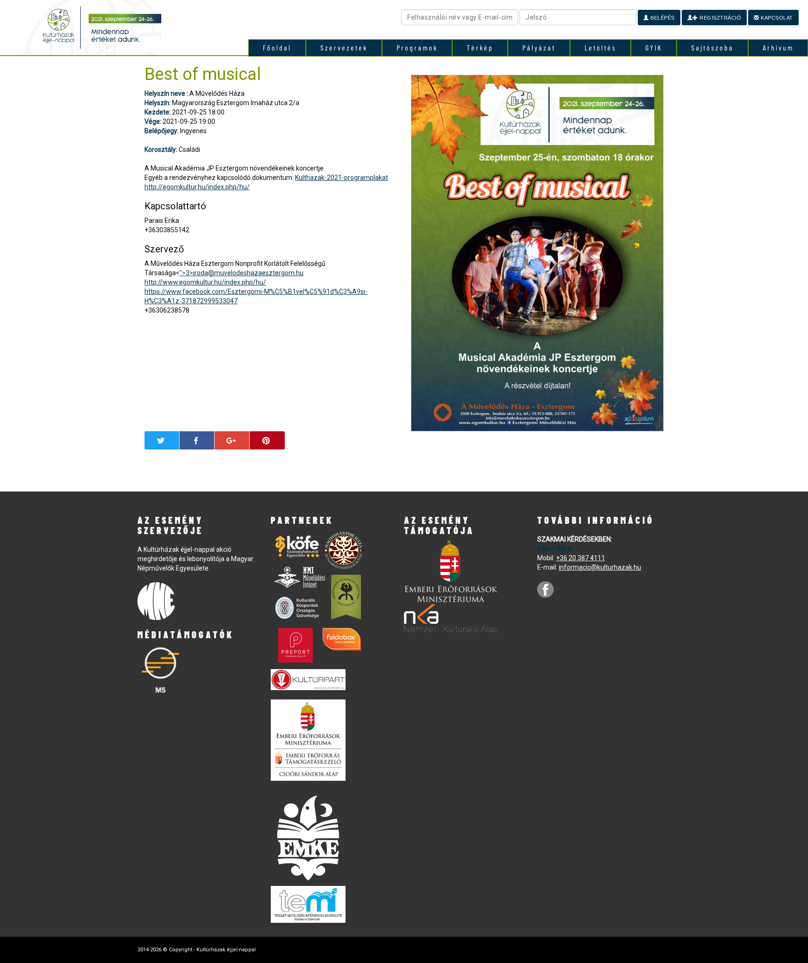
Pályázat (539, 47)
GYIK (653, 47)
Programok (417, 47)
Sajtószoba (712, 47)
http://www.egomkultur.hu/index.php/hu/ (205, 282)
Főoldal (277, 47)
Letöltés (600, 47)
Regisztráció (720, 18)
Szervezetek (344, 47)
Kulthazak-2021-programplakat (341, 177)
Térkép (480, 47)
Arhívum (778, 47)
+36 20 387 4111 (580, 558)
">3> (241, 273)
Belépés (662, 18)
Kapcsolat (776, 18)
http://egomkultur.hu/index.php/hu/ (197, 187)
